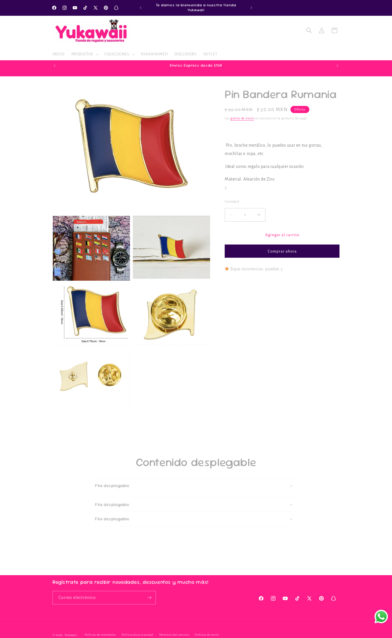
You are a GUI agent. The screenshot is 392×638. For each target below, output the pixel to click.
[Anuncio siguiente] (251, 7)
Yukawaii (71, 635)
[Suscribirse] (149, 597)
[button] (84, 54)
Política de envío (207, 634)
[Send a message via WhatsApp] (381, 617)
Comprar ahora (282, 251)
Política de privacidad (137, 634)
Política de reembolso (100, 634)
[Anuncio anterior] (140, 7)
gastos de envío (242, 118)
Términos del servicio (174, 634)
